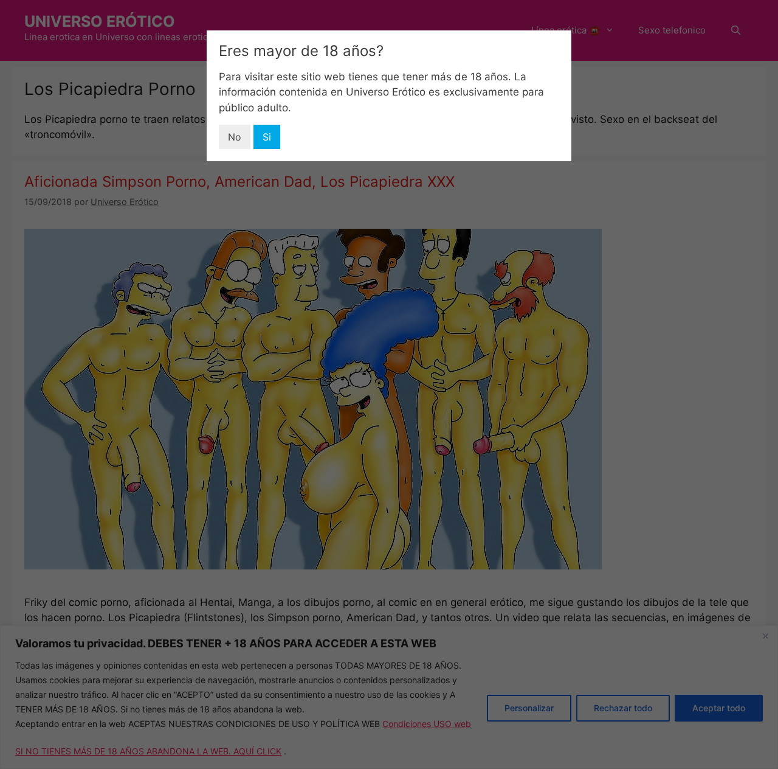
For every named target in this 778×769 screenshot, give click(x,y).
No (234, 137)
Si (267, 137)
